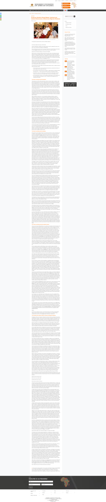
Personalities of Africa (68, 24)
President (36, 10)
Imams (66, 25)
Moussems (58, 10)
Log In (75, 0)
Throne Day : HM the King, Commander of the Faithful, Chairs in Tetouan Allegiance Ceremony (70, 35)
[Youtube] (65, 10)
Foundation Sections (65, 7)
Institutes (53, 10)
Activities (43, 10)
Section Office (47, 10)
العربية (56, 0)
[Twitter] (67, 10)
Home (30, 13)
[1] (50, 41)
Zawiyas (56, 10)
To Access (61, 10)
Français (59, 0)
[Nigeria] (30, 10)
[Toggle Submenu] (39, 491)
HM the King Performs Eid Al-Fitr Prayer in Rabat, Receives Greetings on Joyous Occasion (70, 49)
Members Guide (40, 10)
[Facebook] (64, 10)
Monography (32, 10)
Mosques (50, 10)
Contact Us (71, 0)
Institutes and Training (68, 27)
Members (63, 0)
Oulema (33, 13)
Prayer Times (65, 5)
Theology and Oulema (38, 13)
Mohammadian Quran (65, 3)
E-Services (67, 0)
